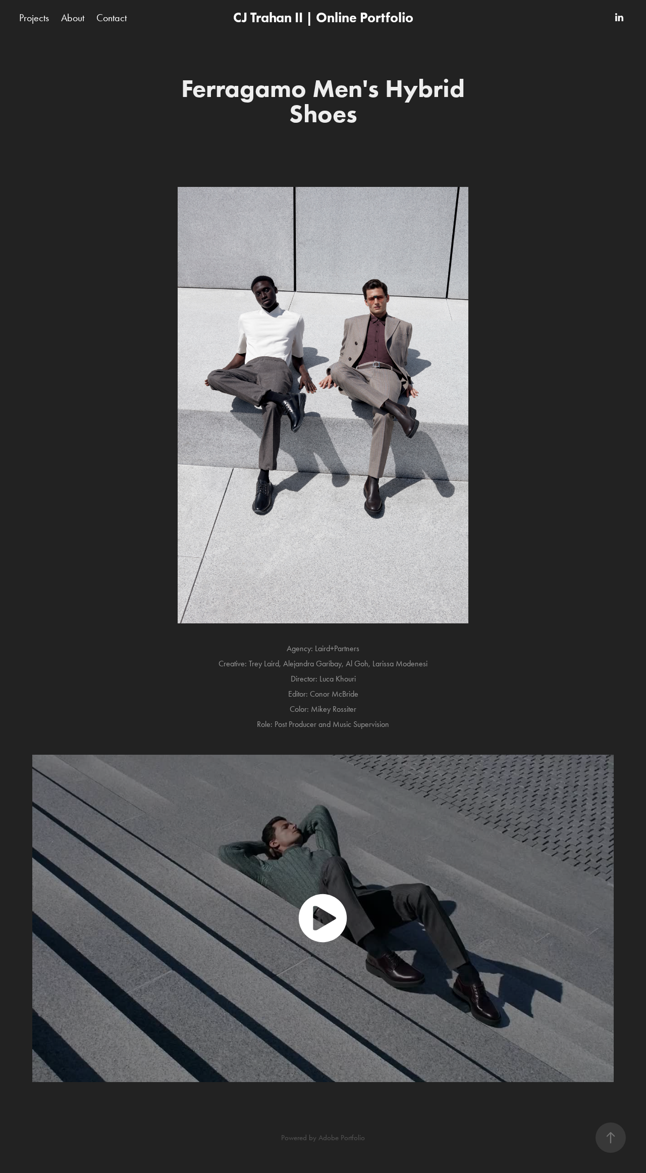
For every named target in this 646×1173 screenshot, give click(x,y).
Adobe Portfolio (341, 1137)
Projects (34, 18)
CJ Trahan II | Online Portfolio (323, 17)
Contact (111, 18)
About (72, 18)
